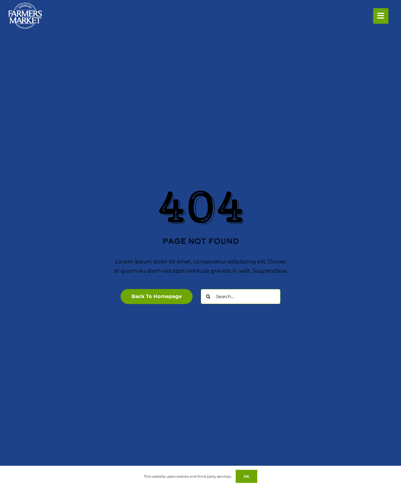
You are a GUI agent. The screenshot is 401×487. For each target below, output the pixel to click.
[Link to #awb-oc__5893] (380, 15)
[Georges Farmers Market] (25, 5)
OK (246, 476)
